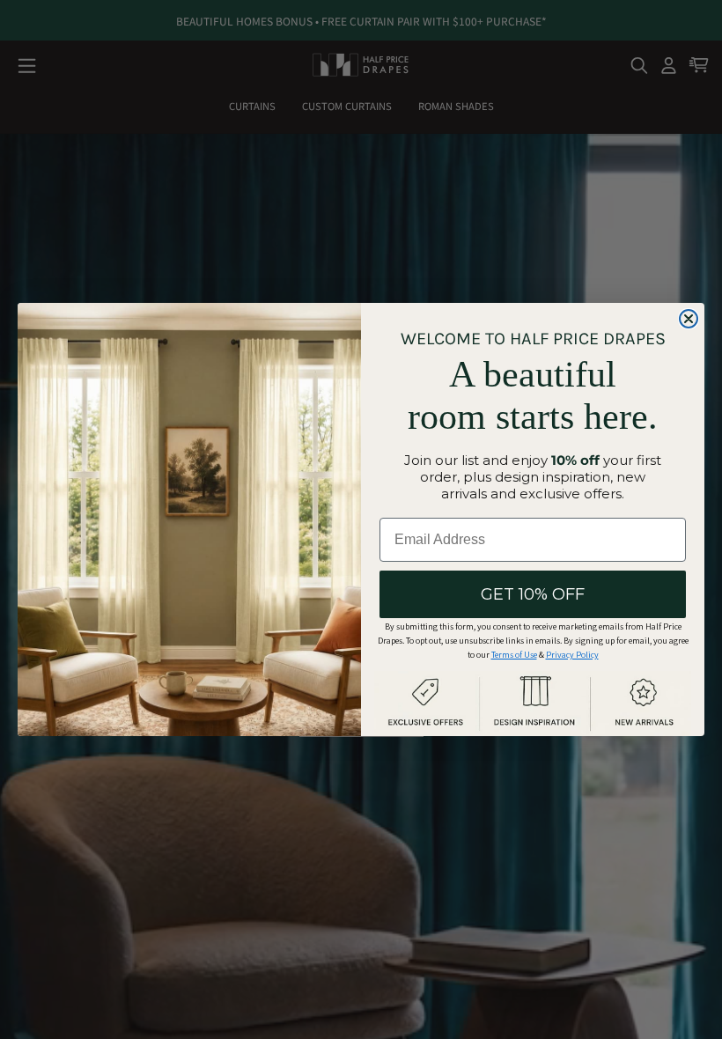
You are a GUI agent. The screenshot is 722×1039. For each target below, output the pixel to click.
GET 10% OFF (533, 594)
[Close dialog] (688, 319)
